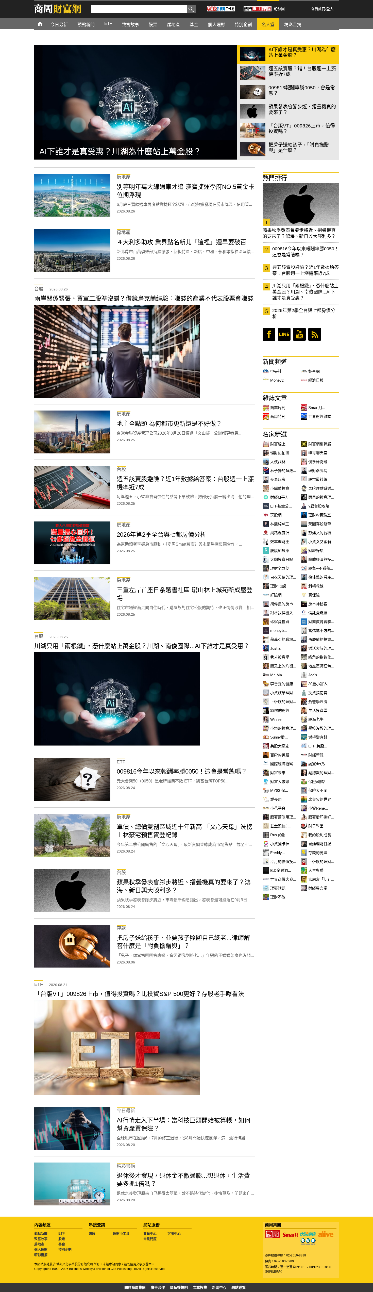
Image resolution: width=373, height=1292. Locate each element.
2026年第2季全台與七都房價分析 (303, 313)
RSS (314, 334)
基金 (61, 1244)
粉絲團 (279, 9)
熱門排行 (275, 178)
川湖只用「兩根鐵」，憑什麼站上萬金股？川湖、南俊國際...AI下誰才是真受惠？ (305, 292)
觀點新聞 (40, 1233)
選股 (92, 1233)
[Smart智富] (290, 1235)
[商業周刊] (272, 1234)
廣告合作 (158, 1287)
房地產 (39, 1244)
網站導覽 (238, 1287)
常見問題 (150, 1239)
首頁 (44, 23)
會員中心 (150, 1233)
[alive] (325, 1234)
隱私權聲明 (179, 1287)
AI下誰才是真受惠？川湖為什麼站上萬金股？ (120, 151)
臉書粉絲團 (269, 334)
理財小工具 (121, 1233)
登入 (329, 9)
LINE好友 (284, 334)
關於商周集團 (135, 1287)
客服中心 (174, 1233)
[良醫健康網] (308, 1234)
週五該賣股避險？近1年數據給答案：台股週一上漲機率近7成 (305, 270)
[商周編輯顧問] (308, 1242)
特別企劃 (65, 1249)
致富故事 (40, 1239)
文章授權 (200, 1287)
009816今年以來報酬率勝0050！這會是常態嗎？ (305, 251)
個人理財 (40, 1249)
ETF (61, 1233)
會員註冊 (318, 9)
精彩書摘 (40, 1255)
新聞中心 (219, 1287)
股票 (61, 1239)
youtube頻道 (299, 334)
